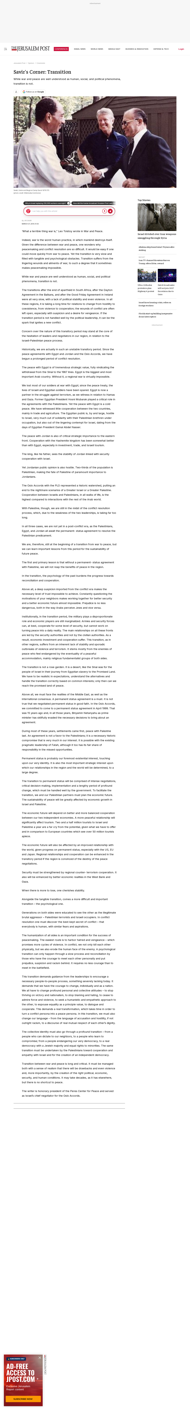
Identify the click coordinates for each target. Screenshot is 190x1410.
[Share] (16, 91)
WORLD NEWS (97, 49)
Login (181, 49)
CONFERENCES (61, 49)
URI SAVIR (28, 221)
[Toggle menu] (5, 49)
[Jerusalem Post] (29, 49)
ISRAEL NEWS (80, 49)
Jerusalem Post (19, 63)
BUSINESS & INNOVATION (137, 49)
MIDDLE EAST (114, 49)
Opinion (31, 63)
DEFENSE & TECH (161, 49)
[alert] (23, 1380)
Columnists (41, 63)
